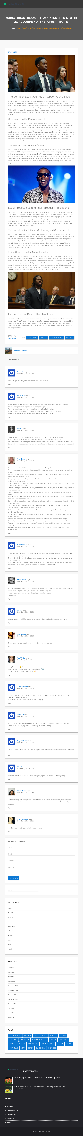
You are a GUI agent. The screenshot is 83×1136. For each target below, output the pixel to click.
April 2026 (11, 977)
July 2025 (11, 1008)
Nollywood (52, 1048)
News (10, 922)
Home (13, 28)
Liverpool (53, 1035)
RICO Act (43, 337)
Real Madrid (24, 1040)
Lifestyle (10, 931)
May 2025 (11, 1017)
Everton (53, 1040)
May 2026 (11, 972)
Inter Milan (13, 1048)
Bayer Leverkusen (47, 1044)
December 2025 (13, 986)
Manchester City (40, 1035)
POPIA (9, 1122)
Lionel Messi (63, 1040)
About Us (10, 1106)
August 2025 (11, 1004)
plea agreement (56, 337)
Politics (10, 917)
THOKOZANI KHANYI (20, 350)
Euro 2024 (27, 1035)
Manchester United (39, 1040)
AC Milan (69, 1044)
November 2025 (13, 990)
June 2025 (11, 1013)
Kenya (23, 1048)
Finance (10, 935)
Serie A (30, 1048)
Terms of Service (12, 1110)
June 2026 (11, 967)
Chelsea (63, 1035)
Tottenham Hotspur (17, 1044)
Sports (10, 908)
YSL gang (69, 337)
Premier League (15, 1035)
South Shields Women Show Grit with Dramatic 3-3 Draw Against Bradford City (39, 1087)
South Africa (33, 1044)
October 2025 (12, 995)
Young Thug (31, 337)
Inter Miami (13, 1040)
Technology (11, 926)
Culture (10, 940)
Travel (10, 944)
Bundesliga (40, 1048)
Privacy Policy (11, 1114)
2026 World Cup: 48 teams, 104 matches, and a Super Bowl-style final (37, 1078)
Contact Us (10, 1118)
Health (10, 949)
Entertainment (12, 338)
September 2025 (13, 999)
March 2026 (11, 981)
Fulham (60, 1044)
